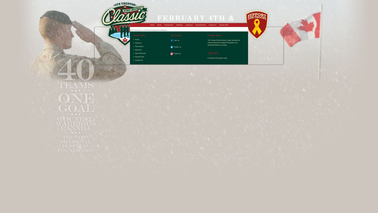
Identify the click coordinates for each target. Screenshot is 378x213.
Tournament (139, 46)
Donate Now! (139, 57)
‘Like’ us (176, 40)
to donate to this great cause (217, 58)
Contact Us (139, 60)
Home (137, 39)
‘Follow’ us (177, 47)
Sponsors (138, 50)
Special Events (140, 53)
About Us (138, 43)
